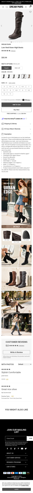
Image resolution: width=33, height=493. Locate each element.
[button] (3, 7)
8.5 (16, 90)
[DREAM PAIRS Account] (26, 7)
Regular (6, 68)
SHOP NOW (18, 3)
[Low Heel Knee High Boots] (3, 76)
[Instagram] (11, 449)
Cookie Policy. (25, 485)
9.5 (29, 90)
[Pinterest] (18, 449)
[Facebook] (7, 449)
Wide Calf (17, 68)
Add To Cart (16, 105)
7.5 (4, 90)
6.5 (23, 86)
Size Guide (12, 83)
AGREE (16, 489)
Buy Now (16, 110)
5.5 (10, 86)
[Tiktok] (15, 449)
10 (4, 94)
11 (10, 94)
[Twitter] (26, 449)
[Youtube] (22, 449)
